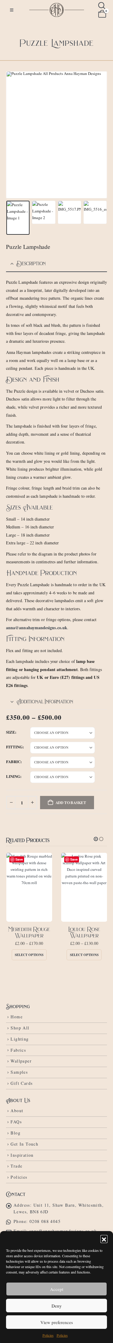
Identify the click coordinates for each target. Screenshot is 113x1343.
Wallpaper (21, 1061)
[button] (104, 1239)
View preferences (56, 1322)
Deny (57, 1306)
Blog (15, 1133)
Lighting (20, 1039)
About (17, 1110)
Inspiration (22, 1155)
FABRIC (13, 761)
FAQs (16, 1122)
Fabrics (18, 1050)
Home (17, 1017)
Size (10, 732)
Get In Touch (24, 1144)
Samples (19, 1072)
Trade (16, 1166)
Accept (56, 1289)
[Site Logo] (56, 10)
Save (19, 859)
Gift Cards (22, 1083)
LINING (13, 776)
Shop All (20, 1028)
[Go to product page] (29, 887)
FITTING (14, 747)
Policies (48, 1335)
